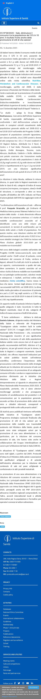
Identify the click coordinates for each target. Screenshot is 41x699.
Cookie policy (8, 594)
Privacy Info (7, 588)
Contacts (6, 591)
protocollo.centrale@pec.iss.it (18, 574)
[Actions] (4, 3)
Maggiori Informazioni (9, 696)
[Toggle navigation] (4, 23)
